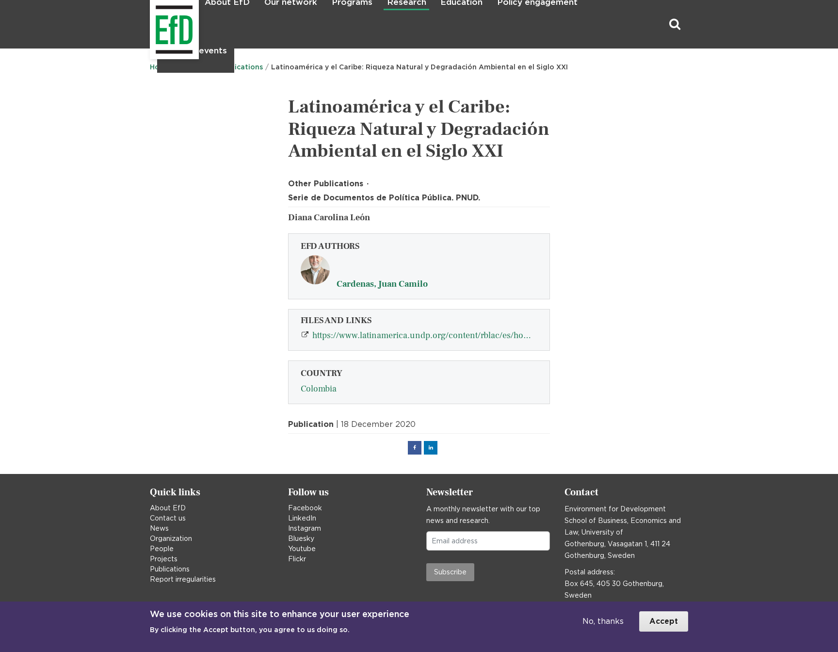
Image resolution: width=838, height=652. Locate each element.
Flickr (297, 559)
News (159, 528)
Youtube (302, 549)
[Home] (151, 24)
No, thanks (603, 621)
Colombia (319, 388)
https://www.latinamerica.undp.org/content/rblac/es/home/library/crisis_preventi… (430, 335)
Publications (170, 569)
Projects (163, 559)
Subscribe (450, 572)
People (162, 549)
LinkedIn (302, 518)
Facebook (305, 508)
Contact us (168, 518)
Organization (171, 538)
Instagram (304, 528)
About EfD (168, 508)
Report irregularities (183, 579)
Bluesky (301, 538)
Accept (663, 621)
